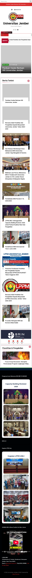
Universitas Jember (16, 23)
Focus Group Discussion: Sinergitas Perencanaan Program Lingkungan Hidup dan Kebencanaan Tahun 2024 (16, 364)
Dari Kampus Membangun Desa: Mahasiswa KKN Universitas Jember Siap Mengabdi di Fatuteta (15, 151)
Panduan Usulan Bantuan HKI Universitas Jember (16, 4)
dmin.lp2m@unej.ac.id (11, 563)
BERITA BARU (5, 64)
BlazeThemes (16, 574)
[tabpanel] (16, 358)
